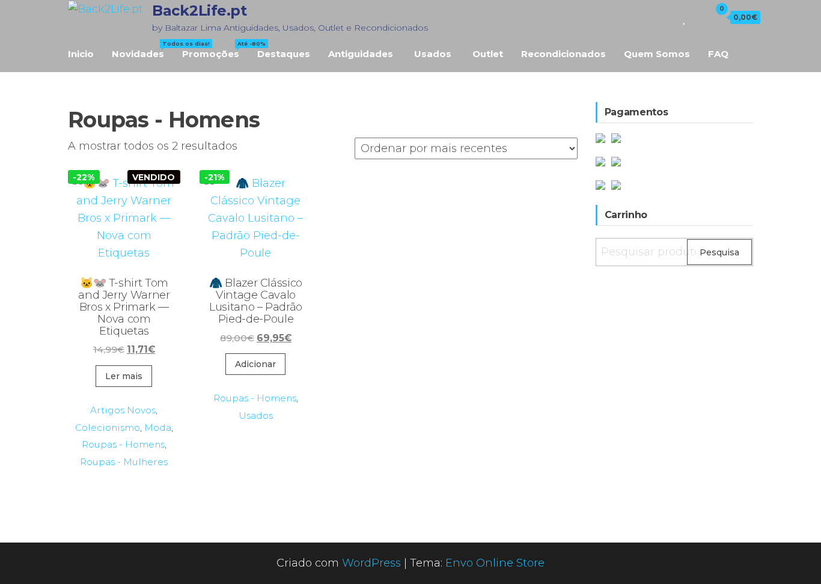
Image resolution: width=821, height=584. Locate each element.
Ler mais (123, 376)
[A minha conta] (698, 16)
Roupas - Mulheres (124, 461)
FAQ (718, 53)
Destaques (283, 53)
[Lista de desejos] (685, 16)
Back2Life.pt (199, 10)
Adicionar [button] (255, 364)
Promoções (215, 49)
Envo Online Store (495, 563)
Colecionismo (107, 427)
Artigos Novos (123, 410)
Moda (157, 427)
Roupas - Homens (123, 444)
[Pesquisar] (668, 16)
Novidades (142, 49)
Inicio (81, 53)
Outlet (487, 53)
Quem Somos (657, 53)
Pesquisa (719, 252)
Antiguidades (360, 53)
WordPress (371, 563)
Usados (432, 53)
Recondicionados (563, 53)
